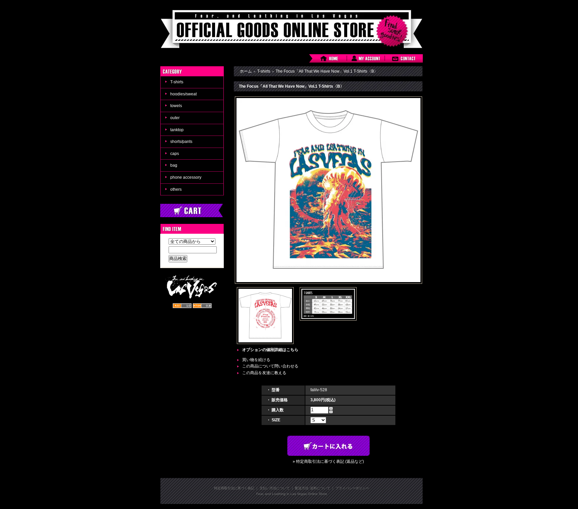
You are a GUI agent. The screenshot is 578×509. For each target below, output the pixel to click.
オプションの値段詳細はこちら (270, 349)
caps (174, 153)
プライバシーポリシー (352, 488)
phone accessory (185, 177)
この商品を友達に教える (264, 372)
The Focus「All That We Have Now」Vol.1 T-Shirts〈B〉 (327, 71)
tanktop (177, 130)
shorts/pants (181, 141)
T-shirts (176, 82)
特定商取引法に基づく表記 (234, 488)
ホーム (246, 71)
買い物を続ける (256, 359)
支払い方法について (275, 488)
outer (175, 117)
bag (173, 165)
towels (176, 105)
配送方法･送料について (312, 488)
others (176, 189)
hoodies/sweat (183, 94)
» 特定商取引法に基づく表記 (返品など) (328, 461)
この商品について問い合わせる (270, 366)
